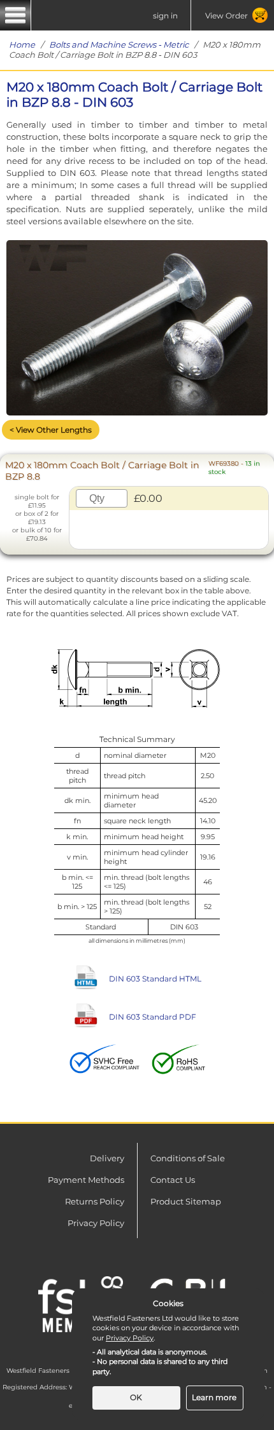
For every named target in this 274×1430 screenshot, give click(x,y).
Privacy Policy (96, 1223)
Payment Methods (86, 1180)
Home (22, 44)
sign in (165, 15)
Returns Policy (94, 1201)
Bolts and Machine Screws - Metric (119, 44)
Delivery (107, 1158)
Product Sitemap (185, 1201)
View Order (226, 15)
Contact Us (172, 1180)
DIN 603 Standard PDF (152, 1017)
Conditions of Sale (187, 1158)
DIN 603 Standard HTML (155, 978)
